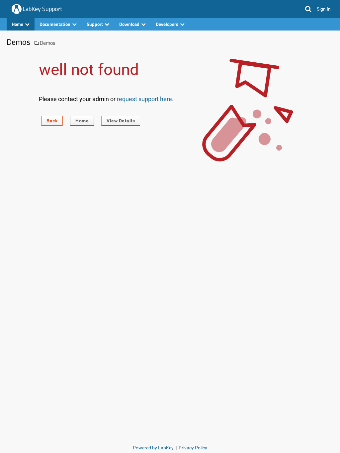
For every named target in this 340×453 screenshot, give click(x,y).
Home (82, 120)
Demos (47, 43)
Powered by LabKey (153, 447)
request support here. (145, 99)
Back (51, 120)
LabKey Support (42, 8)
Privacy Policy (193, 447)
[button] (308, 9)
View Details (121, 120)
